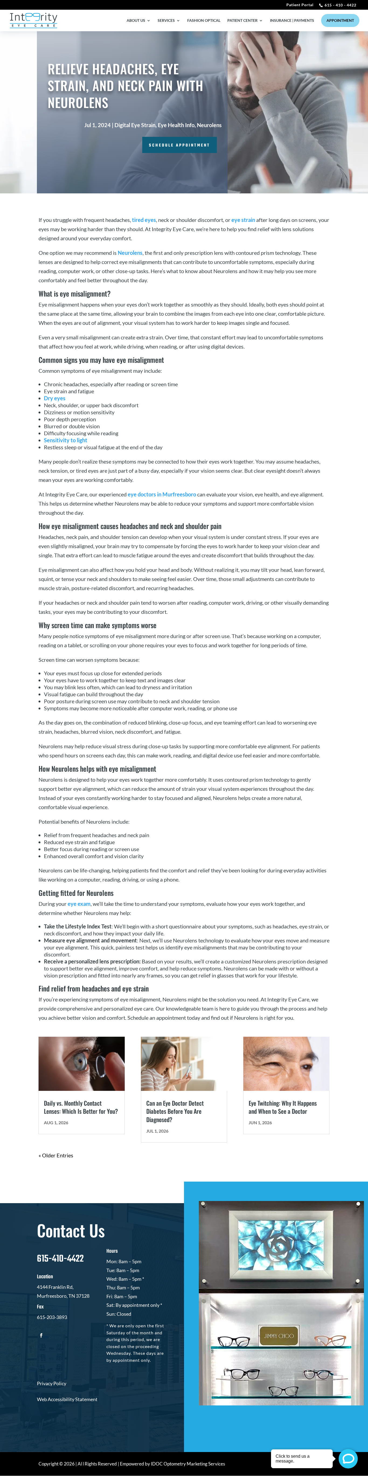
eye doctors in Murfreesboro (162, 494)
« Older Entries (56, 1155)
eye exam (79, 903)
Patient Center (242, 21)
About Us (136, 21)
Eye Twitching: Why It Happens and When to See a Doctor (283, 1107)
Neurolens (209, 125)
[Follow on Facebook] (41, 1335)
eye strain (243, 220)
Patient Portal (300, 5)
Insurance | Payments (292, 21)
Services (166, 21)
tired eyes (144, 220)
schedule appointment (179, 145)
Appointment (340, 20)
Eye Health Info (176, 125)
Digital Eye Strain (134, 125)
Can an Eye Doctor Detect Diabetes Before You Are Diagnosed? (175, 1111)
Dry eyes (54, 398)
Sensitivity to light (66, 440)
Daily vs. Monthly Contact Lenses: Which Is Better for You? (81, 1107)
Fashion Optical (203, 21)
